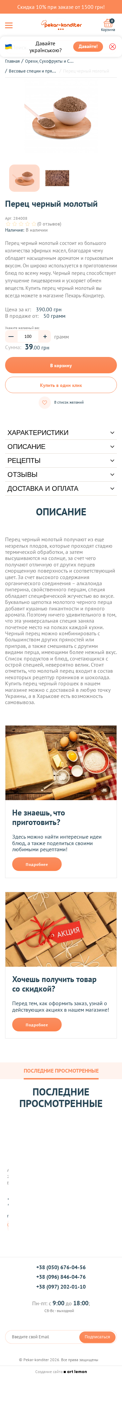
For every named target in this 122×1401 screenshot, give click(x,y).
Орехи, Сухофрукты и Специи (53, 61)
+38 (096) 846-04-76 (61, 1277)
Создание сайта (49, 1371)
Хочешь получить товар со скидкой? (54, 984)
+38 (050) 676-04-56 (61, 1267)
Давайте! (88, 46)
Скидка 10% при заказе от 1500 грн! (61, 6)
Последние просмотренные (61, 1070)
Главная (12, 61)
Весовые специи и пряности (36, 71)
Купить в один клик (61, 385)
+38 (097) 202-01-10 (61, 1286)
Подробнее (37, 864)
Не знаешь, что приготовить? (38, 817)
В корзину (61, 365)
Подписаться (97, 1337)
